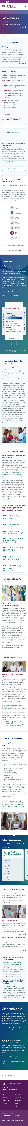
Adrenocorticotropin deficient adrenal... (24, 321)
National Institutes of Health (7, 1118)
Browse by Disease (8, 1094)
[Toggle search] (25, 6)
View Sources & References (9, 1077)
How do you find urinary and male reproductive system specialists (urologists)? (12, 558)
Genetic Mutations (14, 126)
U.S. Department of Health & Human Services (11, 1115)
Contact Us (5, 1103)
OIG (16, 1106)
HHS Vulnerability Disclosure (8, 1113)
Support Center (6, 1097)
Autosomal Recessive (14, 168)
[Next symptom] (16, 343)
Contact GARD (8, 1057)
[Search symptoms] (3, 295)
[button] (22, 7)
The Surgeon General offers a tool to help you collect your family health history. (14, 160)
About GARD (6, 1100)
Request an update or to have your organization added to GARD (13, 806)
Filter (8, 843)
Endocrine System (7, 291)
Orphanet (19, 250)
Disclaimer (18, 1097)
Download (21, 843)
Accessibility (18, 1100)
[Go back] (2, 12)
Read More (22, 27)
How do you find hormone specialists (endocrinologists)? (13, 532)
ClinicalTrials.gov (6, 1013)
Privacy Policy (18, 1094)
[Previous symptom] (11, 343)
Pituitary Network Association (12, 725)
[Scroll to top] (24, 1122)
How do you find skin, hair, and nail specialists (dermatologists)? (13, 549)
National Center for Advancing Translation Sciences (12, 1120)
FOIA (16, 1103)
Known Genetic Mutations (14, 132)
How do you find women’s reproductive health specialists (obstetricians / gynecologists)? (13, 567)
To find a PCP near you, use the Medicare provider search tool (13, 474)
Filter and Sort (17, 295)
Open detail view (13, 338)
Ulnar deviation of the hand (3, 321)
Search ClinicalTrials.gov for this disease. (14, 1029)
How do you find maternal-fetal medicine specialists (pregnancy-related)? (13, 540)
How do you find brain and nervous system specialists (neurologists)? (12, 516)
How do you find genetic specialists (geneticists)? (11, 525)
